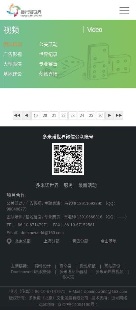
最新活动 (87, 185)
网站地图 (46, 304)
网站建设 (112, 266)
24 (82, 115)
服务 (68, 185)
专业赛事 (48, 64)
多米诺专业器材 (73, 272)
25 (91, 115)
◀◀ (17, 115)
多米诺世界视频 (109, 272)
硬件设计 (43, 266)
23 (73, 115)
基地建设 (12, 74)
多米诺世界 (47, 185)
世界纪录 (48, 54)
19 (36, 115)
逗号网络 (119, 298)
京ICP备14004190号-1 (77, 304)
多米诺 (68, 277)
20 (45, 115)
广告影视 (12, 54)
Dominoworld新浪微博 (31, 272)
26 (100, 115)
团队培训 (12, 44)
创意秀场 (48, 74)
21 (54, 115)
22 (63, 115)
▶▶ (119, 115)
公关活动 (48, 44)
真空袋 (65, 266)
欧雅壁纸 (88, 266)
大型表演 (12, 64)
